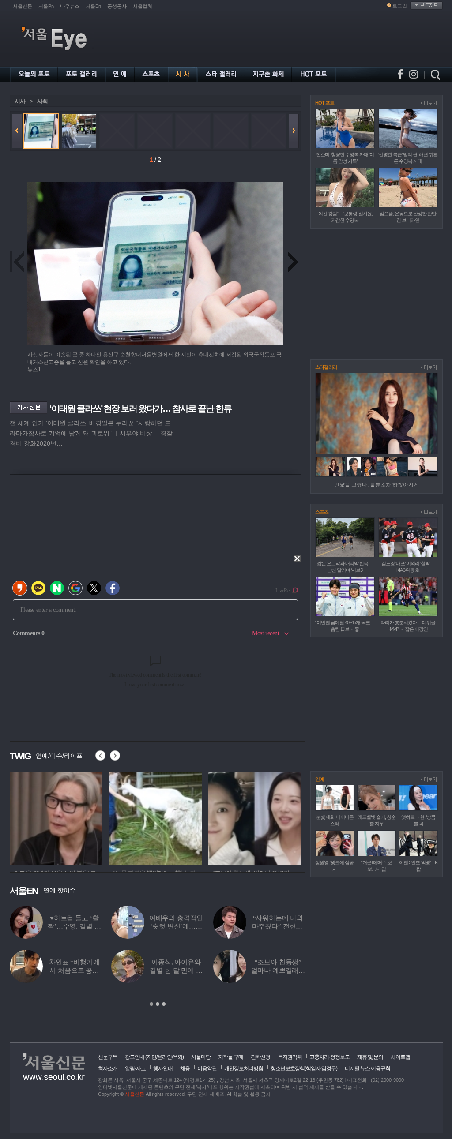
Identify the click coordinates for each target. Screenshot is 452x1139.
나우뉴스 (69, 6)
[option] (98, 817)
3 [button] (164, 1004)
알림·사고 (135, 1068)
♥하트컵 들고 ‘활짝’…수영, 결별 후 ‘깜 (74, 926)
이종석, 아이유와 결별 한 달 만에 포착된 (176, 970)
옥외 (177, 1057)
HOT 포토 (324, 102)
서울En (93, 6)
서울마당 (201, 1057)
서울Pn (46, 6)
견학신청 (260, 1057)
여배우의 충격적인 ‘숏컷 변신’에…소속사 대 (176, 926)
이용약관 (207, 1068)
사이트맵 (400, 1057)
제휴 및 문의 (370, 1057)
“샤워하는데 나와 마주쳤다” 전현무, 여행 (278, 926)
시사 (20, 101)
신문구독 (107, 1057)
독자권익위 (290, 1057)
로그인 (399, 5)
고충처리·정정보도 (329, 1057)
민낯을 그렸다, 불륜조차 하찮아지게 (376, 485)
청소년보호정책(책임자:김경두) (304, 1068)
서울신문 (22, 6)
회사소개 (107, 1068)
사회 (42, 101)
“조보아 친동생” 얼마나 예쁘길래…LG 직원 (278, 970)
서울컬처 (142, 6)
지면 (151, 1057)
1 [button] (151, 1004)
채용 (185, 1068)
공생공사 (117, 6)
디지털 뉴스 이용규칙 (367, 1068)
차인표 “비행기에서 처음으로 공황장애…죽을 (74, 970)
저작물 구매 (230, 1057)
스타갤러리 (326, 367)
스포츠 (321, 511)
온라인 (164, 1057)
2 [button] (157, 1004)
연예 (319, 779)
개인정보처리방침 (243, 1068)
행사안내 (163, 1068)
